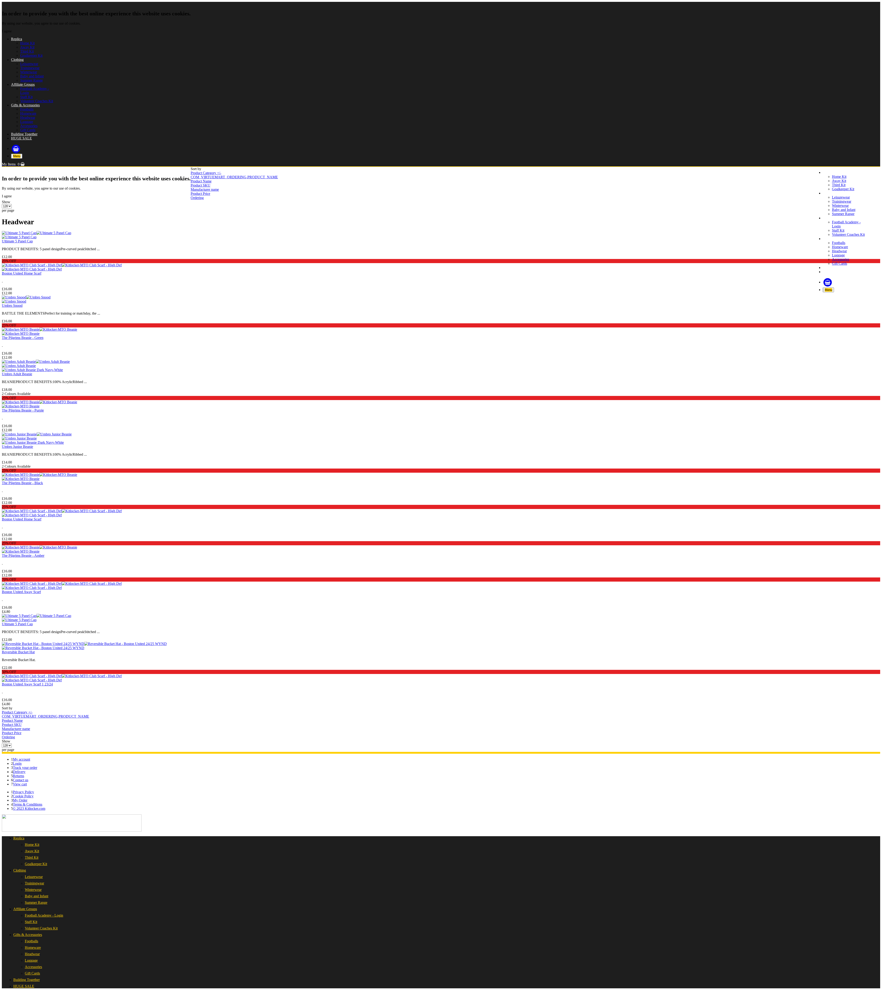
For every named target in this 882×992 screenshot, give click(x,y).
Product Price (200, 194)
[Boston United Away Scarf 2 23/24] (32, 588)
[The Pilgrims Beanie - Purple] (39, 402)
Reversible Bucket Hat (18, 652)
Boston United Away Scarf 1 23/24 (27, 684)
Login (17, 763)
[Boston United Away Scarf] (62, 584)
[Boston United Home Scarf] (62, 265)
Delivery (19, 772)
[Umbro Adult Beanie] (36, 362)
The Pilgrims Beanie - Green (22, 338)
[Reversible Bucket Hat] (84, 644)
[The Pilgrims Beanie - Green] (39, 329)
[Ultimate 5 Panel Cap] (36, 233)
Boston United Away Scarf (21, 592)
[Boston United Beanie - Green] (21, 333)
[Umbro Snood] (26, 297)
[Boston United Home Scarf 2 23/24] (32, 269)
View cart (20, 784)
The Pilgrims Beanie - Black (22, 483)
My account (21, 759)
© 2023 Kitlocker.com (29, 808)
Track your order (25, 768)
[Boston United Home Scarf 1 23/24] (32, 515)
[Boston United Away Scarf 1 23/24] (62, 676)
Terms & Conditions (27, 804)
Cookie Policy (23, 796)
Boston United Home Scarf (21, 273)
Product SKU (200, 185)
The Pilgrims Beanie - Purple (23, 410)
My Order (20, 800)
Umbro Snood (12, 305)
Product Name (201, 181)
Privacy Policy (23, 792)
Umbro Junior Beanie (17, 447)
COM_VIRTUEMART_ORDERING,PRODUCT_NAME (234, 177)
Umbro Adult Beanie (17, 374)
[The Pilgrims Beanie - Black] (39, 475)
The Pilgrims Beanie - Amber (23, 555)
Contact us (20, 780)
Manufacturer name (205, 189)
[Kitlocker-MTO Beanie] (21, 479)
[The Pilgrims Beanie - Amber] (39, 547)
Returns (18, 776)
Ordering (197, 198)
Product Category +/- (206, 173)
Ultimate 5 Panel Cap (17, 241)
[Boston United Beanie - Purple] (21, 406)
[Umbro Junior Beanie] (37, 434)
